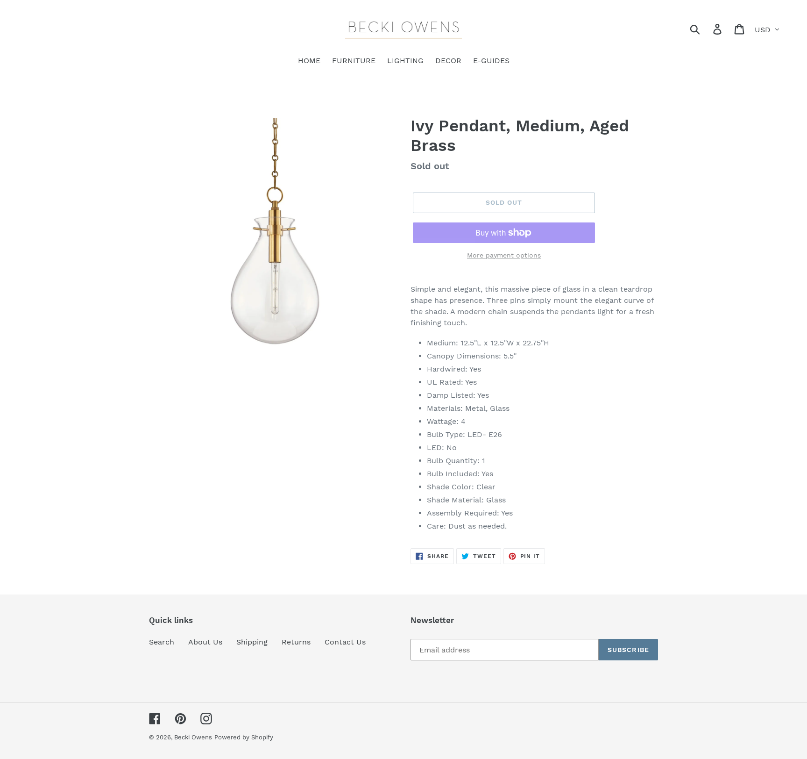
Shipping (252, 641)
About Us (205, 641)
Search (161, 641)
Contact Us (345, 641)
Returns (296, 641)
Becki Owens (193, 737)
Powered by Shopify (243, 737)
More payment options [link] (504, 255)
